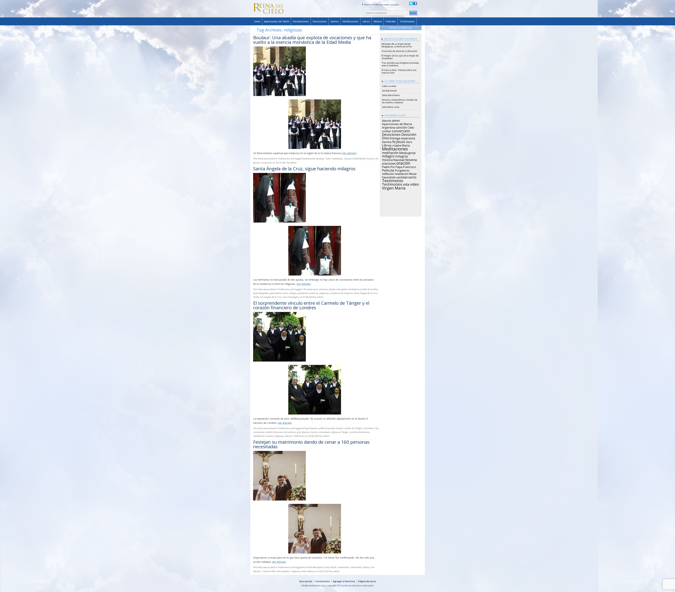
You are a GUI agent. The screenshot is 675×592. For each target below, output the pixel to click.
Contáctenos (322, 581)
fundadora (354, 289)
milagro (293, 293)
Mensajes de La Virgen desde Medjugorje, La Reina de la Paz (397, 45)
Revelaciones (301, 21)
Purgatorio (402, 170)
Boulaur (320, 158)
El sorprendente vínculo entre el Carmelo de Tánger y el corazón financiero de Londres (311, 305)
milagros (401, 155)
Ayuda (332, 289)
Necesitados (283, 571)
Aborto (386, 120)
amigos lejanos (310, 428)
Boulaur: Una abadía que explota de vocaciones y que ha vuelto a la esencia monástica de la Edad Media (312, 39)
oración (269, 436)
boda (327, 567)
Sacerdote (389, 176)
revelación (402, 173)
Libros (366, 21)
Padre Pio (388, 166)
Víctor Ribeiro (308, 571)
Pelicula (388, 169)
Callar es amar (389, 86)
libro (409, 141)
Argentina (388, 127)
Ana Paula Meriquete (313, 567)
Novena (411, 159)
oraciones (389, 163)
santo (412, 176)
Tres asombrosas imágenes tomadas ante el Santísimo (400, 64)
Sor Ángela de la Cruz (271, 297)
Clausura (348, 158)
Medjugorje (407, 152)
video (414, 183)
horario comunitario (320, 432)
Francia (370, 158)
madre (396, 145)
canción (401, 126)
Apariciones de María (276, 21)
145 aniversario (310, 289)
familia (386, 141)
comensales (356, 567)
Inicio (257, 21)
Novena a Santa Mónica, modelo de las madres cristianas (399, 101)
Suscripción (305, 581)
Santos (334, 21)
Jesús (400, 141)
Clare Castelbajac (334, 158)
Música (378, 21)
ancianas (323, 289)
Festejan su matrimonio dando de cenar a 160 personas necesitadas (311, 444)
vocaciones (266, 162)
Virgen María (394, 187)
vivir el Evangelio (291, 297)
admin (293, 162)
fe (394, 141)
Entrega (395, 137)
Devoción (408, 134)
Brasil (333, 567)
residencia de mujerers (341, 293)
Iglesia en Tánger (340, 432)
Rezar (413, 173)
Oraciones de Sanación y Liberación (399, 51)
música (387, 159)
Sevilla (256, 297)
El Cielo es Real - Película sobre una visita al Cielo (399, 71)
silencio (288, 436)
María (406, 145)
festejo (366, 567)
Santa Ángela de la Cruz (365, 293)
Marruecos (364, 432)
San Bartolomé (389, 90)
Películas (390, 21)
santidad (401, 176)
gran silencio (303, 432)
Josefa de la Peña (369, 289)
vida (406, 183)
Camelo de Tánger (352, 428)
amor (396, 120)
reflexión (388, 173)
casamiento (343, 567)
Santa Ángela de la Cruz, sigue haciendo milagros (304, 168)
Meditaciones (350, 21)
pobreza (313, 293)
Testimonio (299, 436)
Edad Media (359, 158)
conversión (401, 130)
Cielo (411, 127)
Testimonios (407, 21)
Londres (353, 432)
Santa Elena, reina (390, 107)
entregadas (342, 289)
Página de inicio (367, 581)
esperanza (408, 137)
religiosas (324, 293)
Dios (385, 137)
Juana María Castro (278, 293)
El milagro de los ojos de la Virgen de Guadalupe (400, 57)
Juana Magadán (260, 293)
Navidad (399, 159)
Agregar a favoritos (344, 581)
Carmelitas (368, 428)
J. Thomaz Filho (268, 571)
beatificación (309, 158)
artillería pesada (327, 428)
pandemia (303, 293)
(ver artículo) (349, 153)
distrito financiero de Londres (280, 432)
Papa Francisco (406, 166)
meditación (258, 436)
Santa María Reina (391, 95)
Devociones (320, 21)
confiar (386, 130)
